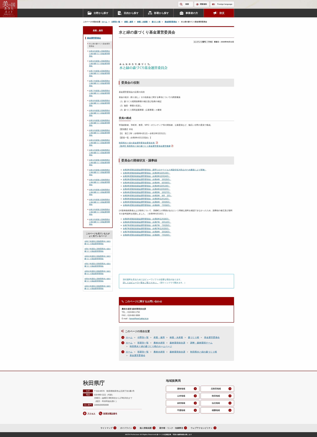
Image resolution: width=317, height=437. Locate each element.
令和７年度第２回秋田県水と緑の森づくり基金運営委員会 (99, 83)
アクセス (91, 414)
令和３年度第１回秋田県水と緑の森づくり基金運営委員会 (99, 221)
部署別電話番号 (110, 414)
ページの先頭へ (310, 432)
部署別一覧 (143, 343)
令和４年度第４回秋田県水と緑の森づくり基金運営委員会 (99, 152)
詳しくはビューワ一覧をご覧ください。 (140, 283)
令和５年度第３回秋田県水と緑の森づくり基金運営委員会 (99, 122)
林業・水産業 (142, 22)
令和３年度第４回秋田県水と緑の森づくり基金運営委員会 (99, 192)
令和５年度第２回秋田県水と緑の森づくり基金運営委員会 (99, 132)
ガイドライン (126, 428)
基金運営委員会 (171, 22)
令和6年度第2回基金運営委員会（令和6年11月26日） (146, 219)
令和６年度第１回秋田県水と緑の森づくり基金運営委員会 (99, 63)
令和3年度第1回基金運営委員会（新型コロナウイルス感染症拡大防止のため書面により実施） (164, 170)
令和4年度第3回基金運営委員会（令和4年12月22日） (146, 189)
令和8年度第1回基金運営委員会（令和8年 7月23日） (147, 235)
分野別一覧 (115, 22)
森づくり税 (156, 22)
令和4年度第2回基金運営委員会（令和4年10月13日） (146, 186)
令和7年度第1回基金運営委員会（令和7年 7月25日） (147, 225)
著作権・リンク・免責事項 (171, 428)
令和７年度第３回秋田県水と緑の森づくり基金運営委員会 (99, 73)
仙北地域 (216, 403)
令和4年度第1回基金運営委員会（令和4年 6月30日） (147, 183)
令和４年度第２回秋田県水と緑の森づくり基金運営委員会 (99, 172)
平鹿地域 (181, 410)
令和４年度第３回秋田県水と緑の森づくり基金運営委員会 (99, 162)
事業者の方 (192, 13)
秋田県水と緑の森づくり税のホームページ (151, 346)
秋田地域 (216, 396)
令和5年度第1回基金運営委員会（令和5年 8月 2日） (147, 196)
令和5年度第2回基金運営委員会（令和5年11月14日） (146, 199)
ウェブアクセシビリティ (201, 428)
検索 (187, 4)
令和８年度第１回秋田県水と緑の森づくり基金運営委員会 (99, 53)
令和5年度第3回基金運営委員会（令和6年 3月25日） (147, 202)
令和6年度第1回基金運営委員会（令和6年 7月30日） (147, 205)
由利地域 (181, 403)
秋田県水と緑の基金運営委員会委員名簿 (137, 143)
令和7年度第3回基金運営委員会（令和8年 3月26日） (147, 232)
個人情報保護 (146, 428)
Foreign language (224, 4)
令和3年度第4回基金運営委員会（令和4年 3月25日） (147, 179)
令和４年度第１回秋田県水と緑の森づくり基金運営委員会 (99, 182)
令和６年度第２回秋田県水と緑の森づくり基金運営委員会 (99, 113)
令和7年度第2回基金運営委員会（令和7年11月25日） (146, 229)
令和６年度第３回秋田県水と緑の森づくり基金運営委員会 (99, 103)
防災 (222, 13)
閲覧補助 (203, 4)
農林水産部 (159, 343)
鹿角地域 (181, 389)
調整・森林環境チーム (201, 343)
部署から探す (161, 13)
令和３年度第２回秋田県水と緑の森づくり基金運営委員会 (99, 212)
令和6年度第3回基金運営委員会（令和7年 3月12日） (147, 222)
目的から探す (131, 13)
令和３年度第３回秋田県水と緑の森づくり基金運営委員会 (99, 202)
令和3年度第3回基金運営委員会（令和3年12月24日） (146, 176)
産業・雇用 (128, 22)
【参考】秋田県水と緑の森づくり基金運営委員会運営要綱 (144, 146)
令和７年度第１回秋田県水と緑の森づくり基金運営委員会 (99, 93)
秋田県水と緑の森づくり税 (203, 352)
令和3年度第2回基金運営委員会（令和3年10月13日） (146, 173)
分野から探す (101, 13)
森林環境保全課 (177, 343)
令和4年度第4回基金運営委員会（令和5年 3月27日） (147, 192)
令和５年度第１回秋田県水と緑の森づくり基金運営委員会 (99, 142)
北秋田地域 (216, 389)
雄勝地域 (216, 410)
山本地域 (181, 396)
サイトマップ (106, 428)
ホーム (104, 22)
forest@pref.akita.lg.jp (138, 319)
